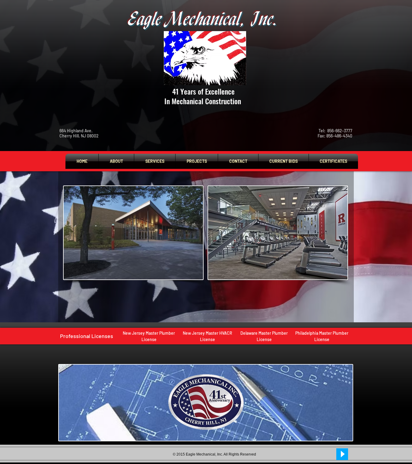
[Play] (342, 454)
